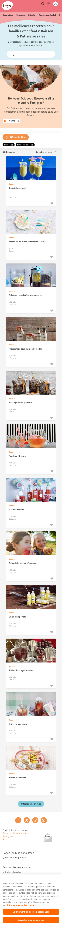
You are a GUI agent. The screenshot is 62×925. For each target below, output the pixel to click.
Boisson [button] (7, 145)
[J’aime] (51, 203)
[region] (31, 899)
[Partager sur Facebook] (18, 820)
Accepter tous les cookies (31, 920)
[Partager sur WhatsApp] (35, 820)
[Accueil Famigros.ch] (7, 5)
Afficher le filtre (17, 137)
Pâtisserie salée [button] (24, 145)
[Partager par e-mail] (44, 820)
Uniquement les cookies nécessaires (31, 912)
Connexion (14, 121)
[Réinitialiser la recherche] (50, 54)
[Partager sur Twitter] (27, 820)
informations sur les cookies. (21, 905)
